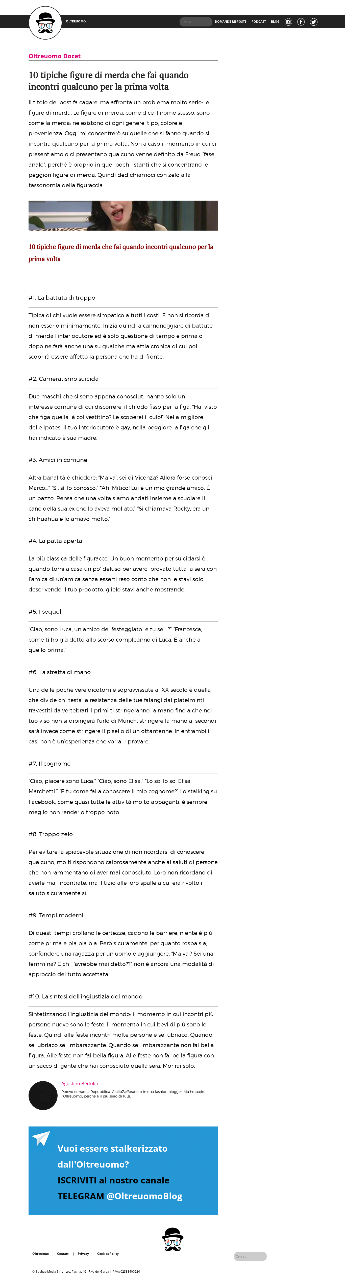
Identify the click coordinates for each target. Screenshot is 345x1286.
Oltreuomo (40, 1253)
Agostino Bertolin (79, 1083)
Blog (275, 21)
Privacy (83, 1253)
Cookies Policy (108, 1253)
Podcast (259, 21)
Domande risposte (231, 21)
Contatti (63, 1253)
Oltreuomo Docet (55, 56)
